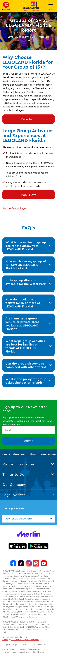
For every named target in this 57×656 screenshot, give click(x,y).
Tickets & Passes (18, 454)
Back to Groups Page (14, 208)
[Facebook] (13, 563)
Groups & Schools (48, 454)
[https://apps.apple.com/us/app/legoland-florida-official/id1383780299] (18, 546)
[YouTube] (44, 563)
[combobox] (28, 518)
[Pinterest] (36, 563)
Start (4, 454)
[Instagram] (29, 563)
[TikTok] (21, 563)
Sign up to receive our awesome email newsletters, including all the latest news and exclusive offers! (27, 421)
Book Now (28, 119)
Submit (28, 440)
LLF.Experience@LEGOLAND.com (25, 639)
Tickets (33, 454)
